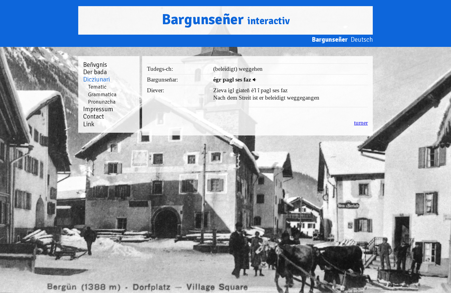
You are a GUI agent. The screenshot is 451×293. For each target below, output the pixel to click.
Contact (93, 116)
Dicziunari (96, 79)
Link (88, 124)
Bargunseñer (226, 19)
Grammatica (102, 94)
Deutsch (362, 40)
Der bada (95, 72)
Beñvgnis (95, 65)
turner (361, 123)
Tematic (97, 86)
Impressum (98, 109)
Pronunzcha (102, 101)
